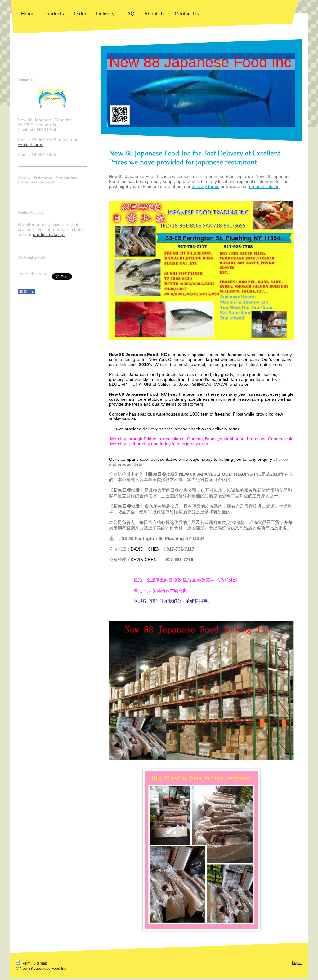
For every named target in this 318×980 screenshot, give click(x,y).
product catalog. (49, 234)
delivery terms (205, 186)
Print (26, 963)
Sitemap (40, 963)
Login (297, 962)
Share (28, 292)
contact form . (30, 144)
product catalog (264, 186)
